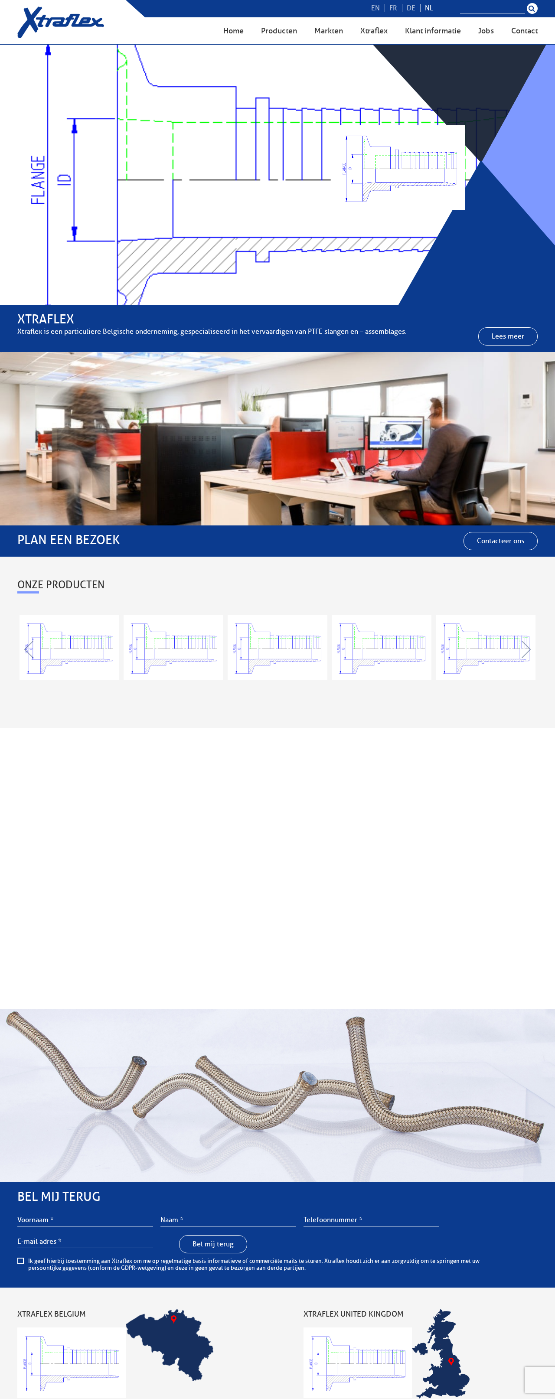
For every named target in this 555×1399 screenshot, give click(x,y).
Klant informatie (433, 31)
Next (525, 649)
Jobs (486, 31)
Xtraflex (374, 31)
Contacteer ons (500, 541)
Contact (524, 31)
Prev (29, 649)
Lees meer (508, 336)
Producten (279, 31)
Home (233, 31)
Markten (328, 31)
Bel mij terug (213, 1244)
